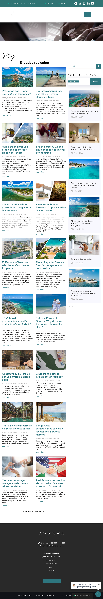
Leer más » (6, 115)
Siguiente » (40, 511)
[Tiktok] (62, 533)
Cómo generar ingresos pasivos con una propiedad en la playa (83, 293)
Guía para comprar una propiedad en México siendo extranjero (15, 149)
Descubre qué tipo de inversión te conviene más (83, 148)
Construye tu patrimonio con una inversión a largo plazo (16, 376)
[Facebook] (40, 533)
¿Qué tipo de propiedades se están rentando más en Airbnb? (16, 320)
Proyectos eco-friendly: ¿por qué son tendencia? (16, 92)
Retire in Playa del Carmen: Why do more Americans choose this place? (49, 322)
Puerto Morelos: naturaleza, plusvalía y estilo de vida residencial (83, 185)
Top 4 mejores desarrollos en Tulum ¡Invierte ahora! (17, 427)
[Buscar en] (98, 66)
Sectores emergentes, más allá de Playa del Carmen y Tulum (49, 93)
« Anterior (28, 511)
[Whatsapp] (53, 533)
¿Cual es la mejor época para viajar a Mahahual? (84, 112)
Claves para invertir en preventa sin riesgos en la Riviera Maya (16, 207)
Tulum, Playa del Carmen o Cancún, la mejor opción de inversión (51, 265)
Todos (95, 81)
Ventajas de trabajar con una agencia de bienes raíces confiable (16, 483)
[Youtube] (58, 533)
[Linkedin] (49, 533)
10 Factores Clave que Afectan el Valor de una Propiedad (15, 265)
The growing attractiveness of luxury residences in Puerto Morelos (49, 430)
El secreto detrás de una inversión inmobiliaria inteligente (82, 223)
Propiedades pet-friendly (83, 259)
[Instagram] (44, 533)
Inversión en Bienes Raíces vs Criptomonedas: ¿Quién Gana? (51, 207)
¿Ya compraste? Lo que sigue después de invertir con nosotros (50, 149)
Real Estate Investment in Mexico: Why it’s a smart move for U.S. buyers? (50, 483)
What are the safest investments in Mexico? (49, 375)
